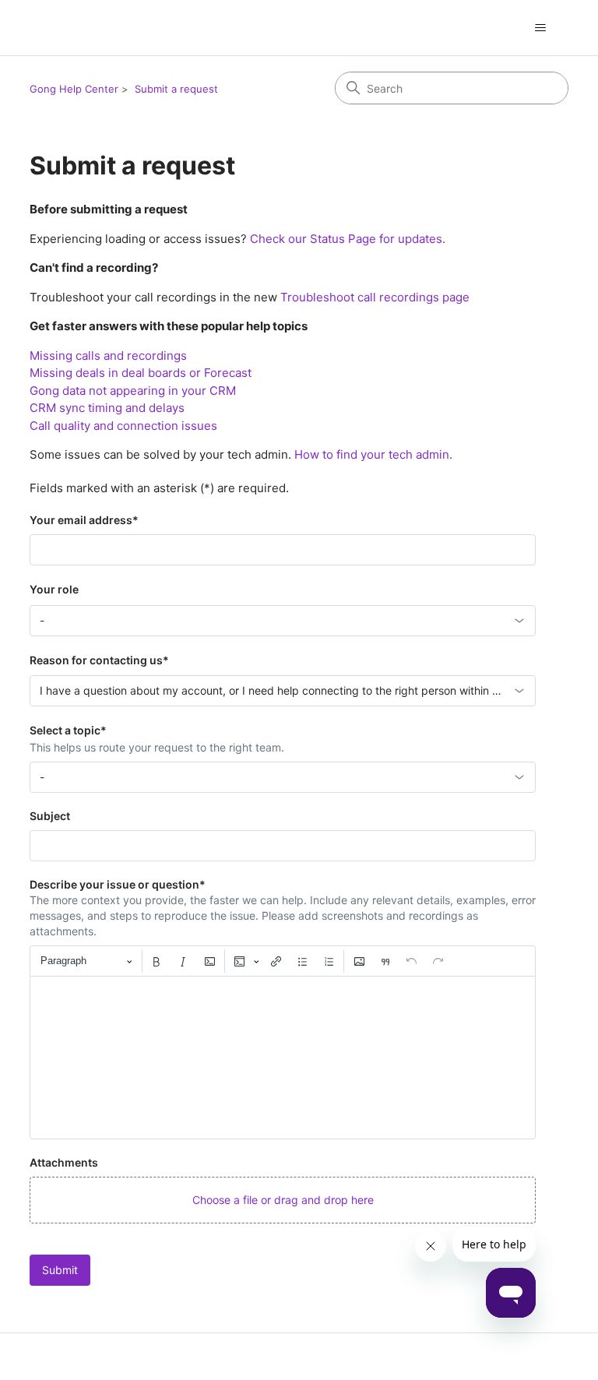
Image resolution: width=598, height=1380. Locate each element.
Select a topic (68, 730)
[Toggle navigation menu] (540, 28)
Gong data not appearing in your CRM (133, 390)
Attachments (64, 1162)
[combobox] (283, 620)
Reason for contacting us (99, 660)
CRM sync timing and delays (107, 407)
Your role (54, 589)
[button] (283, 1200)
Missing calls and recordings (108, 355)
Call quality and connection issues (123, 425)
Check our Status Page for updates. (347, 238)
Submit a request (176, 89)
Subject (50, 815)
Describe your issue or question (118, 884)
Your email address (84, 519)
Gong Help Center (74, 89)
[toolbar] (282, 961)
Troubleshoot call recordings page (375, 297)
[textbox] (283, 1057)
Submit (60, 1269)
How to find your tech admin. (373, 454)
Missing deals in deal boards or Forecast (141, 372)
